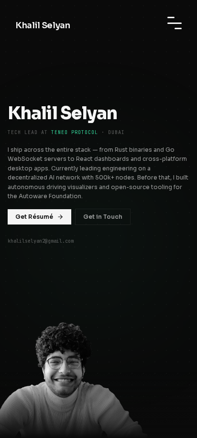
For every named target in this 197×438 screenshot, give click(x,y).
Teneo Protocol (74, 132)
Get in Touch (102, 216)
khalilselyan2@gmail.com (41, 241)
